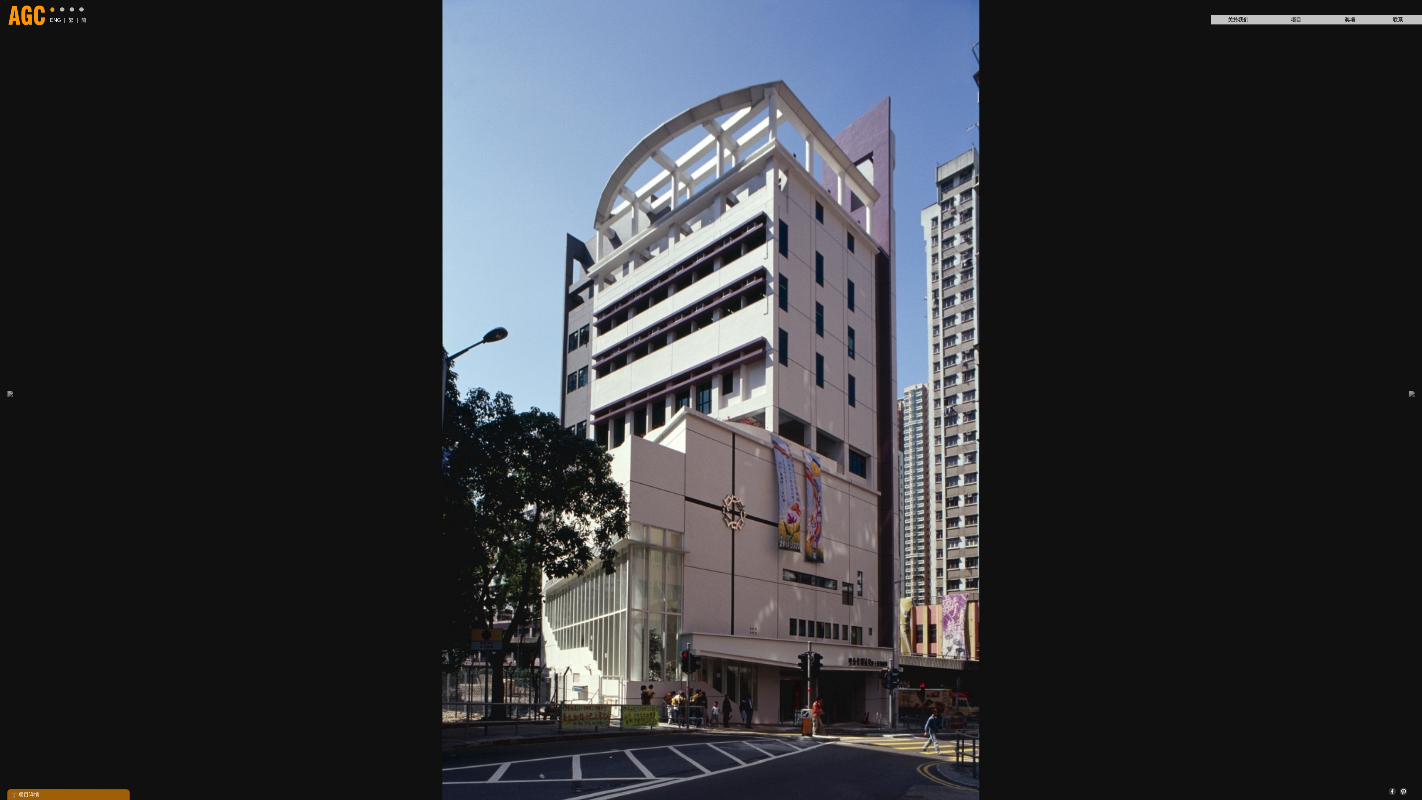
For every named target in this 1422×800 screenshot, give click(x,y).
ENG (55, 20)
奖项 (1350, 20)
